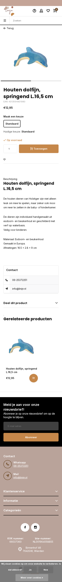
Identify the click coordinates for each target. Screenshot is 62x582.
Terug (10, 28)
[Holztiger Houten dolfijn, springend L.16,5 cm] (21, 346)
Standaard (12, 123)
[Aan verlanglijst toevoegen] (4, 159)
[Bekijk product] (33, 378)
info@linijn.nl (19, 288)
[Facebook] (25, 527)
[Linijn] (14, 11)
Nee (46, 569)
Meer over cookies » (32, 577)
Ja (30, 569)
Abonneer (31, 437)
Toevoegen (40, 148)
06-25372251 (19, 280)
